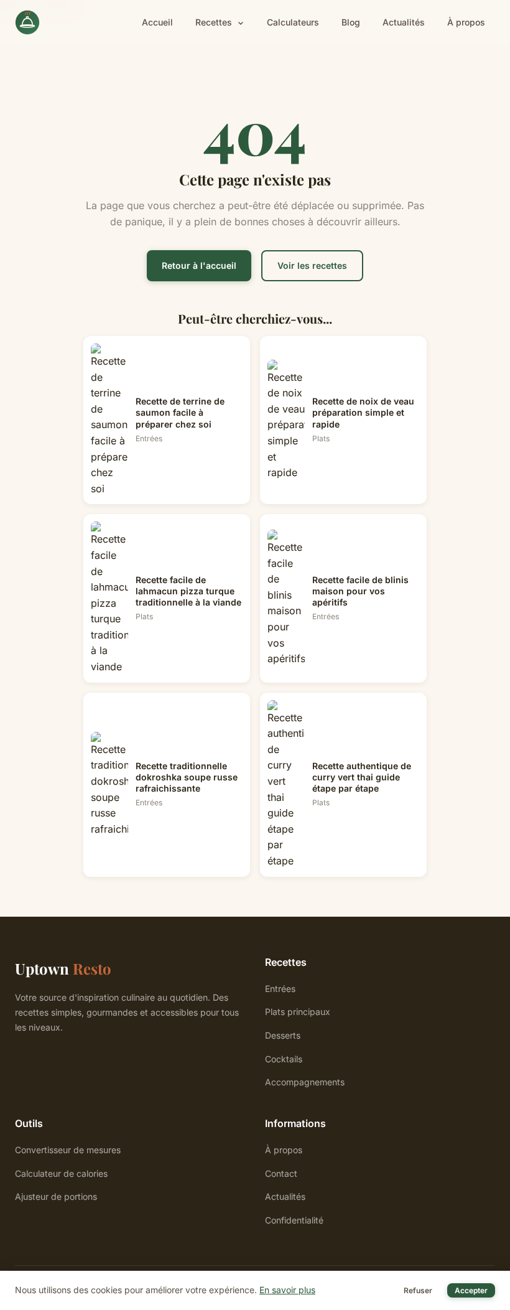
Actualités (403, 22)
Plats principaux (297, 1011)
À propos (466, 22)
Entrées (280, 988)
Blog (350, 22)
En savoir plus (287, 1289)
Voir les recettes (312, 265)
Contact (281, 1173)
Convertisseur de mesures (68, 1149)
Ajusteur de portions (56, 1196)
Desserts (282, 1035)
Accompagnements (305, 1082)
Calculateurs (293, 22)
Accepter (471, 1290)
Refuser (418, 1290)
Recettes (214, 22)
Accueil (157, 22)
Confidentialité (294, 1220)
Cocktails (283, 1059)
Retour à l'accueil (199, 265)
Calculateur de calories (61, 1173)
